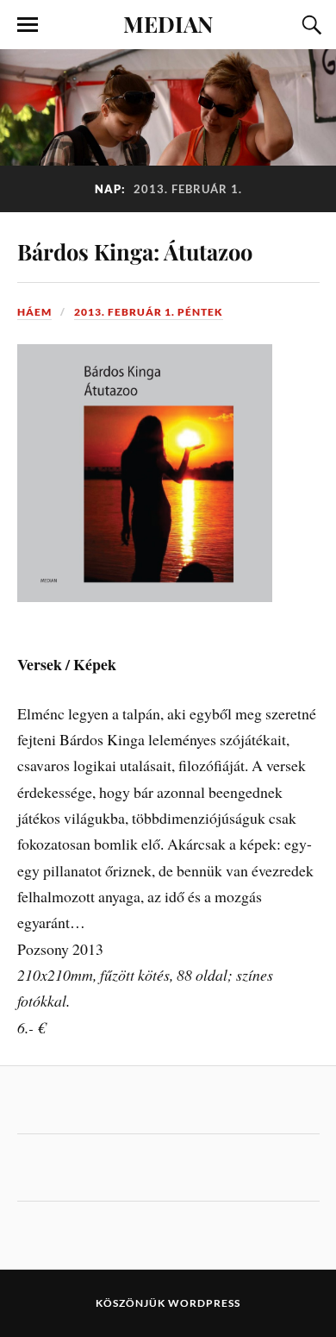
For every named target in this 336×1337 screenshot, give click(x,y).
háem (34, 311)
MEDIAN (168, 23)
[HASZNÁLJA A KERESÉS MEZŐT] (309, 25)
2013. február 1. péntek (148, 311)
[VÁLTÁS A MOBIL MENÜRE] (27, 25)
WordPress (204, 1302)
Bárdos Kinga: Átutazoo (134, 251)
